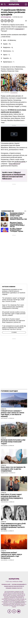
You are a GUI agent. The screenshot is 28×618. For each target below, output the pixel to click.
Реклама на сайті (6, 584)
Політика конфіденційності (19, 584)
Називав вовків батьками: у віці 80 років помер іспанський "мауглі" (13, 442)
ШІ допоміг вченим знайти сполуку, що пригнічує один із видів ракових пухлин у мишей (13, 313)
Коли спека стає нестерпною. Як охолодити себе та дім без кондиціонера (13, 469)
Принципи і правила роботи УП (14, 588)
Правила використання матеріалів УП (14, 586)
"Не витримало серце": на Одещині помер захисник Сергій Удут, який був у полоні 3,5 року (13, 299)
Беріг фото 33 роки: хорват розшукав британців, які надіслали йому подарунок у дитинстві (13, 320)
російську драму (20, 161)
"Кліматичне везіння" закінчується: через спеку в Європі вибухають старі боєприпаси (11, 555)
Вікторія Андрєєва (6, 17)
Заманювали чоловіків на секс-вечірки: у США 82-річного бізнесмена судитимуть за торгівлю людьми (13, 292)
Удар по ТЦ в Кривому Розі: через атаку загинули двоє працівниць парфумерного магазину (13, 306)
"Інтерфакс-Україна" (19, 601)
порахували (19, 29)
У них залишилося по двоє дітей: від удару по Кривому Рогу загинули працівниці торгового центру (14, 327)
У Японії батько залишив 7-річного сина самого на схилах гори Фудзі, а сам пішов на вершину (12, 413)
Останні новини (8, 286)
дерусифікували (14, 163)
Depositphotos (13, 92)
